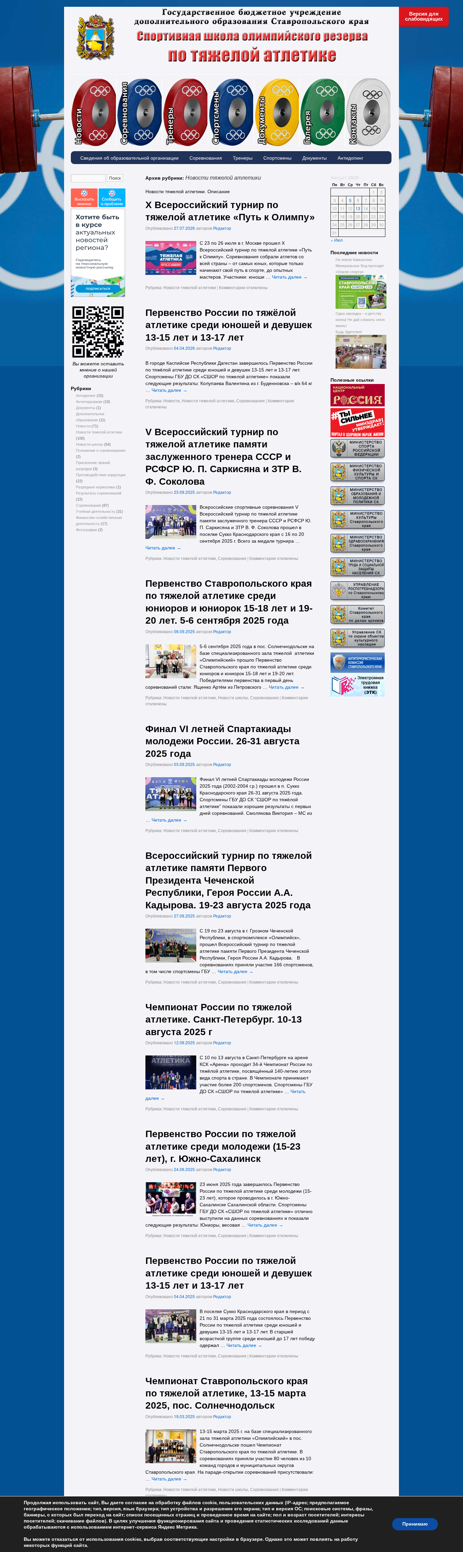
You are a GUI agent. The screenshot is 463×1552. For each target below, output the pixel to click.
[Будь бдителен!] (361, 367)
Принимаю (415, 1524)
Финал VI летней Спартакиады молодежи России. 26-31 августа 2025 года (222, 741)
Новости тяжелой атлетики (99, 432)
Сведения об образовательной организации (129, 157)
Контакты (367, 112)
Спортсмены (253, 81)
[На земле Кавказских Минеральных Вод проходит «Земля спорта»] (361, 307)
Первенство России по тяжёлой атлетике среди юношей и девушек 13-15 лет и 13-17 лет (228, 325)
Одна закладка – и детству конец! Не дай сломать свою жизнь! (360, 319)
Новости (116, 81)
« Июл (337, 240)
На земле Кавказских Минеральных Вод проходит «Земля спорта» (360, 266)
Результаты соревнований (98, 493)
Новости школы (89, 444)
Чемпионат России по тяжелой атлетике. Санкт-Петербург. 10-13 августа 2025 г (223, 1019)
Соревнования (205, 157)
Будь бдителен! (349, 332)
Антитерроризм (89, 402)
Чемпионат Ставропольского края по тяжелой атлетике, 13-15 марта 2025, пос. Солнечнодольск (226, 1393)
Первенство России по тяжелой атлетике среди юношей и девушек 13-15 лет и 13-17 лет (228, 1273)
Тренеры (207, 81)
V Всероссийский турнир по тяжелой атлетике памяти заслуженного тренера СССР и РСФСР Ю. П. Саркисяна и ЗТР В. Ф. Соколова (223, 457)
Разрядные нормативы (95, 487)
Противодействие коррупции (100, 475)
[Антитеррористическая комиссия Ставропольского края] (357, 671)
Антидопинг (350, 157)
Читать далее (290, 277)
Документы (299, 81)
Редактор (222, 228)
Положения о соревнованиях (101, 450)
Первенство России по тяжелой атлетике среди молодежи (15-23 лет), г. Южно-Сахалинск (223, 1146)
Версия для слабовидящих (424, 16)
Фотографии (86, 530)
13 (358, 208)
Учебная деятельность (95, 511)
